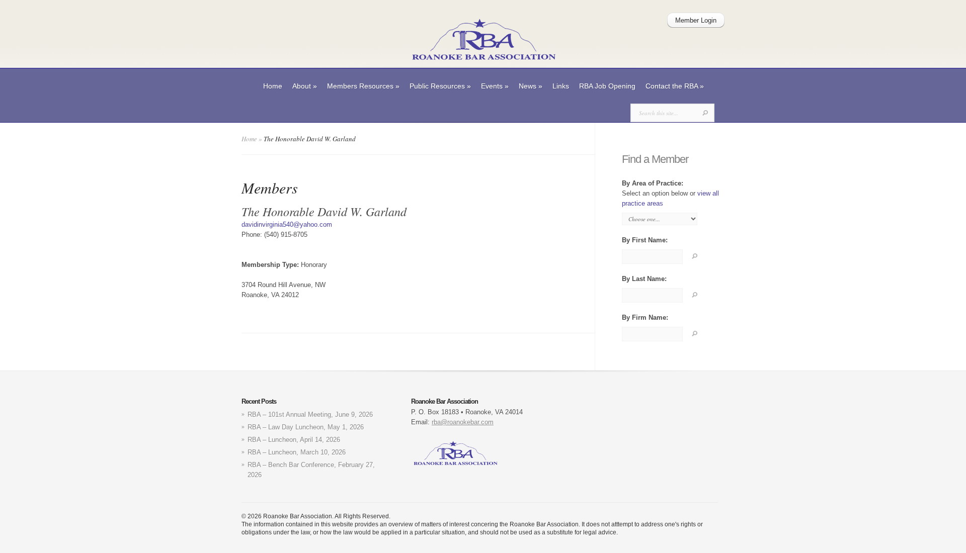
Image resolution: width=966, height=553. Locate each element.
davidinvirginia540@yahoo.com (287, 224)
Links (560, 86)
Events (495, 86)
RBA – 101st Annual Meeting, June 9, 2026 (310, 414)
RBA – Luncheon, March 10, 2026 (297, 452)
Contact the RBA (675, 86)
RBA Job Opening (607, 86)
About (304, 86)
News (530, 86)
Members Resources (363, 86)
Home (272, 86)
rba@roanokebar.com (463, 422)
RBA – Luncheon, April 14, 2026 (294, 439)
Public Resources (440, 86)
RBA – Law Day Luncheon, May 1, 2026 (306, 427)
